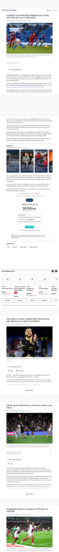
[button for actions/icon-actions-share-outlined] (50, 63)
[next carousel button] (50, 429)
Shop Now (7, 300)
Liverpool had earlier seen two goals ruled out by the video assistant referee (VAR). (29, 86)
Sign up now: (9, 20)
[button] (49, 10)
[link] (9, 10)
